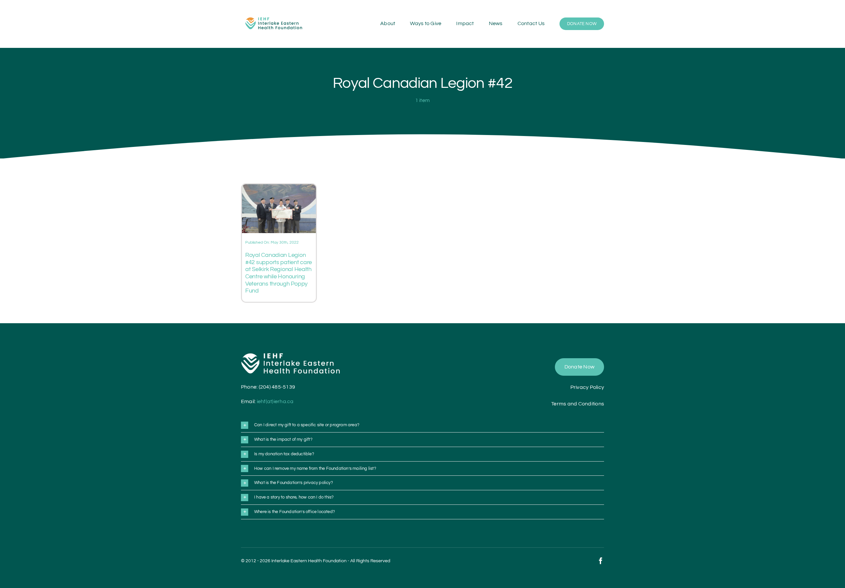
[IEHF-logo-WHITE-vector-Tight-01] (290, 355)
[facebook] (600, 561)
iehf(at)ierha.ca (275, 401)
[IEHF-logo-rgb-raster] (274, 14)
